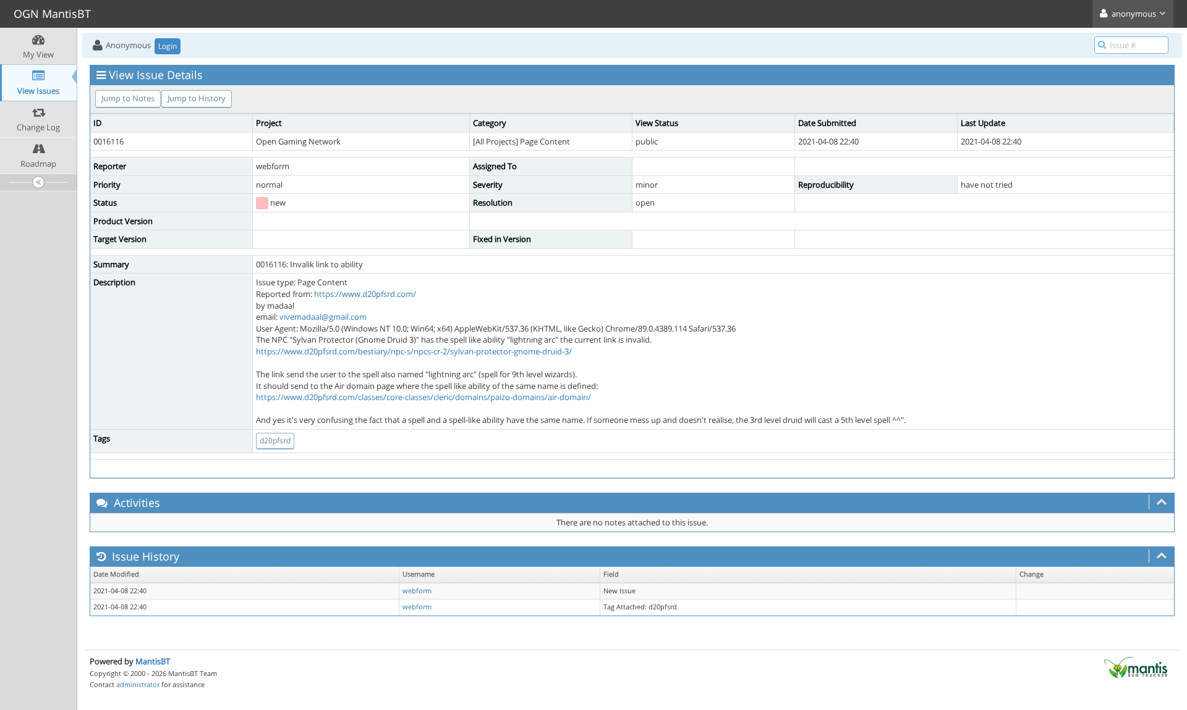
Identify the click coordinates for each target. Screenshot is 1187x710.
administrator (138, 684)
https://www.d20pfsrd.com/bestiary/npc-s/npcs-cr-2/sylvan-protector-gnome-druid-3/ (414, 351)
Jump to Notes (128, 98)
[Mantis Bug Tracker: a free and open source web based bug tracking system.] (1135, 666)
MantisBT (152, 661)
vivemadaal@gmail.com (323, 316)
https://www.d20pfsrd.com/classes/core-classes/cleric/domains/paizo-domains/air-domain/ (423, 397)
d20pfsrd (275, 440)
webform (417, 591)
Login (167, 46)
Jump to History (197, 98)
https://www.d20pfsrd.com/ (365, 293)
